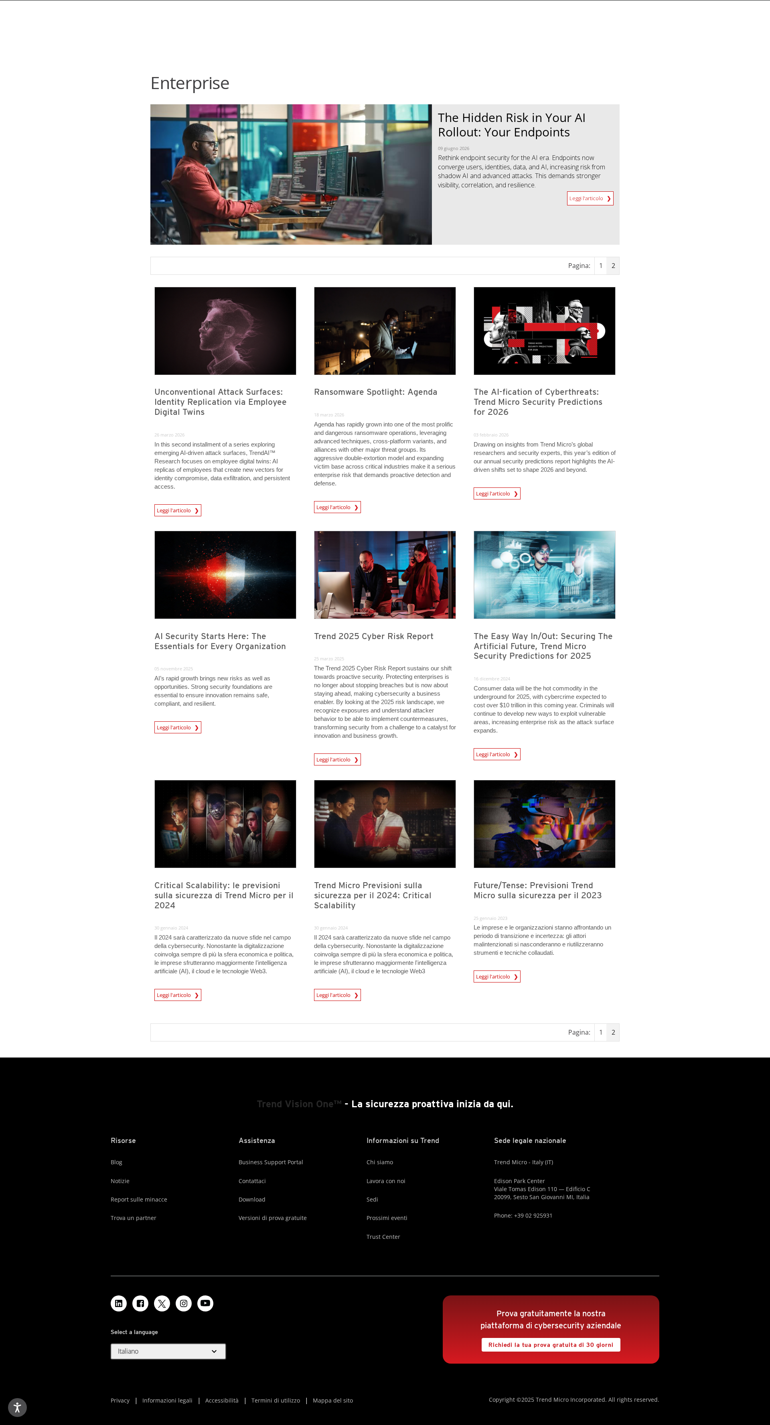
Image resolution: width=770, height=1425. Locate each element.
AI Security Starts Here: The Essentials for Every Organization (220, 641)
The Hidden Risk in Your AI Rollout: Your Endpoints (512, 124)
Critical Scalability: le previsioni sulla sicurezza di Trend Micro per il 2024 (224, 895)
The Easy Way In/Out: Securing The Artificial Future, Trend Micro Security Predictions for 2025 (543, 646)
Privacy (120, 1400)
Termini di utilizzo (275, 1400)
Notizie (120, 1181)
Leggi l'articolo (587, 196)
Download (252, 1199)
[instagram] (184, 1303)
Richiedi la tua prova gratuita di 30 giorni (547, 1343)
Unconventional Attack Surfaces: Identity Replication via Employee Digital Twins (220, 402)
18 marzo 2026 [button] (329, 415)
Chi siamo (380, 1162)
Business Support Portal (271, 1162)
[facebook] (140, 1303)
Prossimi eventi (387, 1218)
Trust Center (383, 1236)
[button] (168, 1352)
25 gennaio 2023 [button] (490, 918)
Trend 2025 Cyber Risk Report (374, 636)
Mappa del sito (333, 1400)
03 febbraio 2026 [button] (491, 435)
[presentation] (225, 331)
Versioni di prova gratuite (273, 1218)
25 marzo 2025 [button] (329, 659)
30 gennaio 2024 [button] (171, 928)
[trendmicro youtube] (205, 1303)
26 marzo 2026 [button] (169, 435)
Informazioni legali (167, 1400)
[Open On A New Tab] (162, 1303)
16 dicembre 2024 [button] (492, 679)
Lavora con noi (386, 1181)
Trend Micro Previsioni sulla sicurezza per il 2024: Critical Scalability (373, 895)
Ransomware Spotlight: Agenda (376, 392)
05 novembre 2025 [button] (173, 669)
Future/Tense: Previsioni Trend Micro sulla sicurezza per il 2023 (538, 890)
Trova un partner (133, 1218)
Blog (116, 1162)
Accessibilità (222, 1400)
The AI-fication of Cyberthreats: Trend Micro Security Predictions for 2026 (538, 402)
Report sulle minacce (139, 1199)
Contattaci (252, 1181)
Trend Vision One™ (299, 1104)
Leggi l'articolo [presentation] (174, 510)
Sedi (372, 1199)
